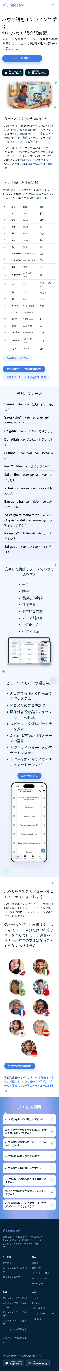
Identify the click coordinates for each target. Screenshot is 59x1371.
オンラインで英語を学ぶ (15, 1297)
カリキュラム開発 (11, 1276)
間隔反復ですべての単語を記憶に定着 (26, 377)
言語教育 (7, 1262)
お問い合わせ (38, 1308)
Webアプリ (37, 1283)
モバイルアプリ (39, 1278)
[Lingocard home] (13, 5)
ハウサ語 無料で (22, 58)
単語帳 (35, 1262)
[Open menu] (53, 5)
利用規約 (36, 1318)
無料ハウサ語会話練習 (19, 1065)
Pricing (35, 1303)
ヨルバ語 (32, 163)
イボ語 (49, 163)
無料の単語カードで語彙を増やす (24, 369)
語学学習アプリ (29, 775)
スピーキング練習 (40, 1273)
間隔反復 (36, 1268)
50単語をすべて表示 (17, 358)
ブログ (35, 1297)
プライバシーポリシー (43, 1313)
